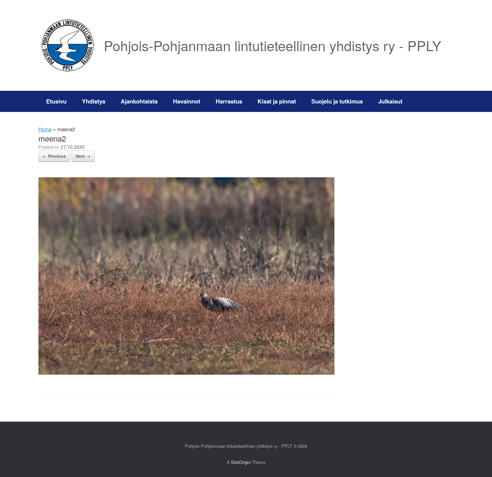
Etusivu (56, 101)
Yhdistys (93, 101)
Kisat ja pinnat (277, 101)
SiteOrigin (241, 462)
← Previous (54, 156)
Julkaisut (390, 101)
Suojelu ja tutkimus (337, 101)
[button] (442, 101)
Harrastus (229, 101)
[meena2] (186, 372)
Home (45, 129)
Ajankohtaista (139, 101)
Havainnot (186, 101)
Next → (83, 156)
